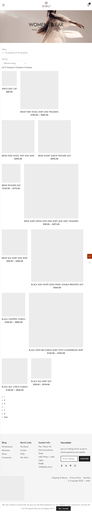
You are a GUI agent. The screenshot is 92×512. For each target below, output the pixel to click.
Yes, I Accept (63, 508)
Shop (41, 29)
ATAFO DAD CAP (9, 88)
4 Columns (27, 67)
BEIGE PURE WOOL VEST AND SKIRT (18, 155)
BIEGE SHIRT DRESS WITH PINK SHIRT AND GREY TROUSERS (51, 221)
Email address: (69, 459)
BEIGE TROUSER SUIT (11, 185)
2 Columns (9, 67)
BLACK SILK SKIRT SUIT (41, 381)
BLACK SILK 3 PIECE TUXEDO (15, 386)
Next (6, 417)
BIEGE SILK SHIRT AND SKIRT (15, 258)
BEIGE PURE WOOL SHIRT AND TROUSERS (39, 111)
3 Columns (18, 67)
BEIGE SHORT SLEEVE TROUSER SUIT (54, 155)
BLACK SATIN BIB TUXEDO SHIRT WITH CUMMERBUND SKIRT (56, 350)
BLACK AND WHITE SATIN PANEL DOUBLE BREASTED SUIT (57, 284)
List (3, 67)
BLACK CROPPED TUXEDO (13, 319)
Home (34, 29)
